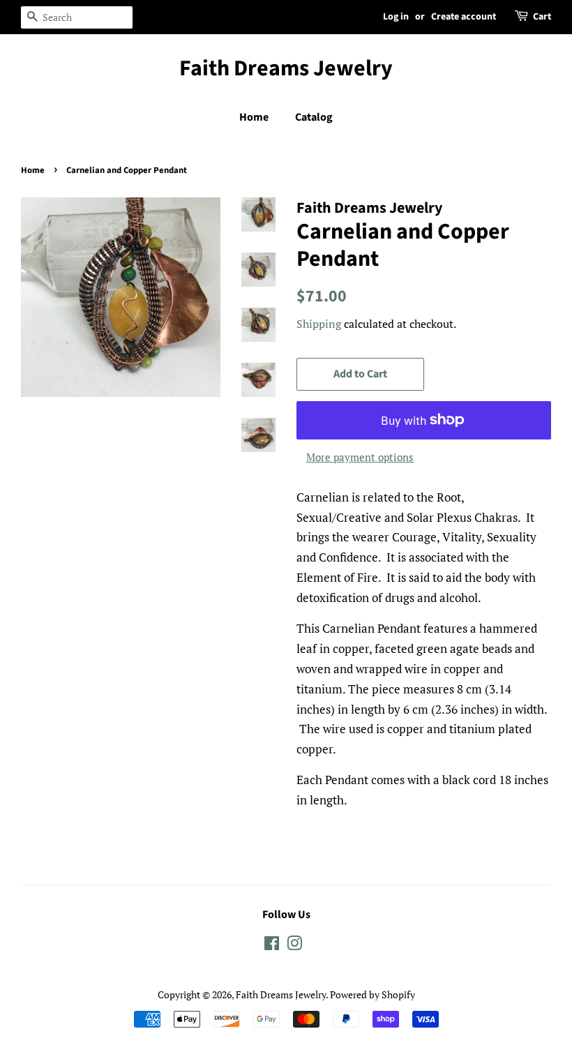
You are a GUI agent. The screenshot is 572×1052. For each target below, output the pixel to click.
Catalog (314, 117)
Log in (396, 17)
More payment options (360, 457)
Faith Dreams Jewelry (286, 68)
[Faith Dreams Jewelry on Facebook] (272, 945)
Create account (463, 17)
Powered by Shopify (372, 994)
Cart (542, 17)
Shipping (318, 323)
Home (254, 117)
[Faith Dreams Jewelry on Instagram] (294, 945)
